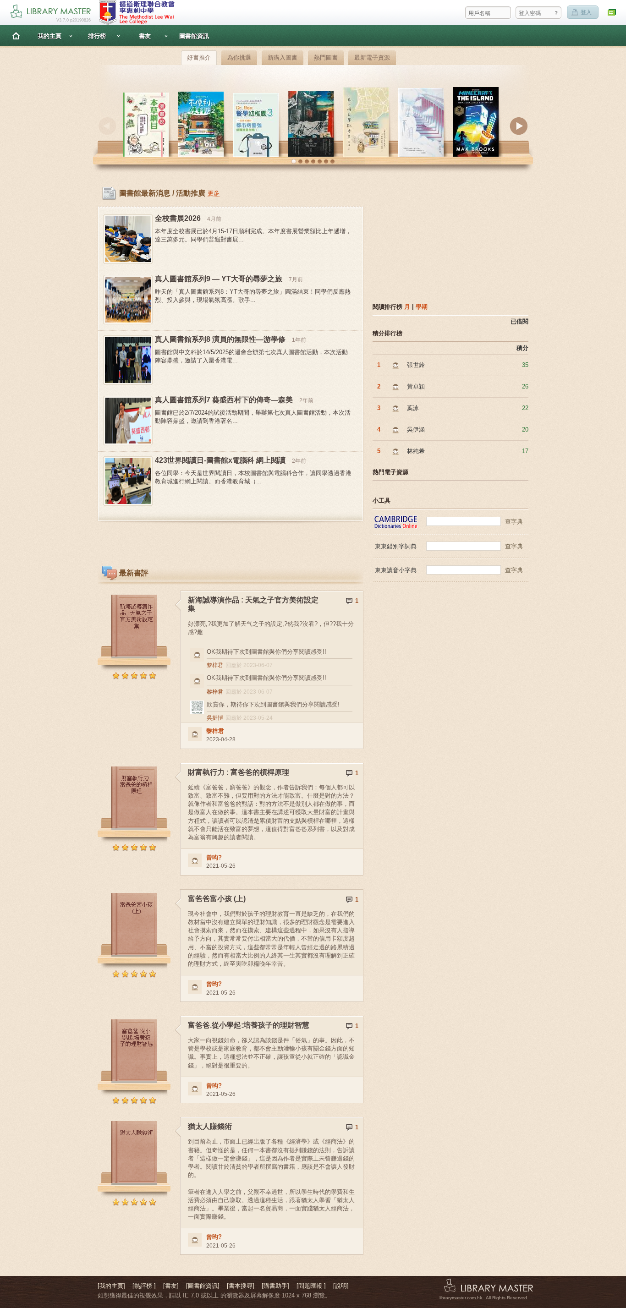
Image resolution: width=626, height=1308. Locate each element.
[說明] (341, 1285)
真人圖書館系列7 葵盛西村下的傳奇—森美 (224, 400)
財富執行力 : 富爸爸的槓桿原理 (238, 772)
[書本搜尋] (240, 1285)
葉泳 (413, 408)
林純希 (416, 451)
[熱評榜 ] (144, 1285)
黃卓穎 (416, 386)
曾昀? (214, 857)
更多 (214, 193)
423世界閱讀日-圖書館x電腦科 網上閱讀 (220, 460)
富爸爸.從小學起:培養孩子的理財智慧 (248, 1025)
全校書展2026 (178, 218)
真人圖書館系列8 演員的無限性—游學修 (220, 339)
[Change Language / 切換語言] (612, 12)
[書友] (171, 1285)
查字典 (514, 521)
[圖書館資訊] (203, 1285)
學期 (422, 306)
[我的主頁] (111, 1285)
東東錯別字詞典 (396, 546)
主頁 (16, 35)
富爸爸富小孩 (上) (217, 899)
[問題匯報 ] (311, 1285)
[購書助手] (275, 1285)
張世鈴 (416, 364)
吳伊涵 (416, 429)
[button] (294, 161)
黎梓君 (215, 665)
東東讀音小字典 (396, 570)
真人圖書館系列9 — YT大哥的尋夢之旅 (218, 279)
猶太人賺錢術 (210, 1126)
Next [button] (519, 126)
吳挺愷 (215, 718)
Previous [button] (107, 126)
